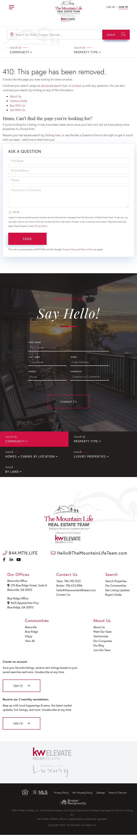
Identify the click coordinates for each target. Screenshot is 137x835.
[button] (116, 34)
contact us (78, 85)
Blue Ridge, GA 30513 (20, 607)
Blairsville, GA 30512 (19, 590)
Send (27, 239)
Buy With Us (17, 105)
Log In (110, 7)
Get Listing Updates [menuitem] (117, 590)
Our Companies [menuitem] (102, 641)
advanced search (51, 85)
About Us (15, 96)
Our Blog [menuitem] (98, 645)
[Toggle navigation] (11, 6)
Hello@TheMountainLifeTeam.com (91, 553)
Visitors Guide (18, 101)
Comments (76, 371)
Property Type (86, 52)
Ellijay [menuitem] (28, 636)
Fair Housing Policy (82, 792)
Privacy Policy (41, 226)
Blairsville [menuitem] (31, 627)
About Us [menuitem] (99, 627)
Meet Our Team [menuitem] (102, 631)
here (57, 135)
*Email (73, 357)
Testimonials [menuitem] (100, 636)
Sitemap (100, 792)
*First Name (34, 342)
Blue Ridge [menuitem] (31, 631)
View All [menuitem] (30, 641)
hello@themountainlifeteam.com (76, 590)
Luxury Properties (90, 456)
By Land (12, 471)
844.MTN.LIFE (22, 553)
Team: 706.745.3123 (68, 581)
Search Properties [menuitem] (116, 581)
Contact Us (68, 401)
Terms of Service (88, 249)
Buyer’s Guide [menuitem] (113, 594)
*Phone (32, 371)
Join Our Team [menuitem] (102, 650)
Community (15, 441)
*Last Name (34, 357)
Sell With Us (17, 110)
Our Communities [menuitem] (115, 585)
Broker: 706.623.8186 (69, 585)
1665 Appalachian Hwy (25, 603)
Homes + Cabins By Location (30, 456)
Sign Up (123, 7)
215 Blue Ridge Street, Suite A (29, 585)
